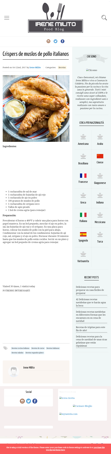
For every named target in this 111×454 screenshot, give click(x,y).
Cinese (100, 162)
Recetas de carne (38, 348)
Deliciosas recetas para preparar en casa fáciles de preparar (90, 290)
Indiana (100, 202)
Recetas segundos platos (35, 353)
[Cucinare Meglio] (82, 406)
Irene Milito (35, 67)
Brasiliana (83, 163)
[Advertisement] (36, 169)
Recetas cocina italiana (20, 348)
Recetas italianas (53, 348)
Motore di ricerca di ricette (67, 392)
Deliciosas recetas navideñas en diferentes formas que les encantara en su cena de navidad (90, 316)
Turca (100, 241)
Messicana (100, 222)
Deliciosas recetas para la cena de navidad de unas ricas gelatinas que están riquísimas (91, 341)
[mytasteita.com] (68, 414)
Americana (83, 143)
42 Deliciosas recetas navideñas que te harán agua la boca (91, 302)
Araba (100, 143)
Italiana (83, 221)
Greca (83, 202)
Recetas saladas (17, 353)
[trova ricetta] (67, 398)
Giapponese (100, 183)
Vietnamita (83, 261)
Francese (83, 181)
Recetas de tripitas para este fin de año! (90, 329)
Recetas (62, 67)
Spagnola (83, 240)
